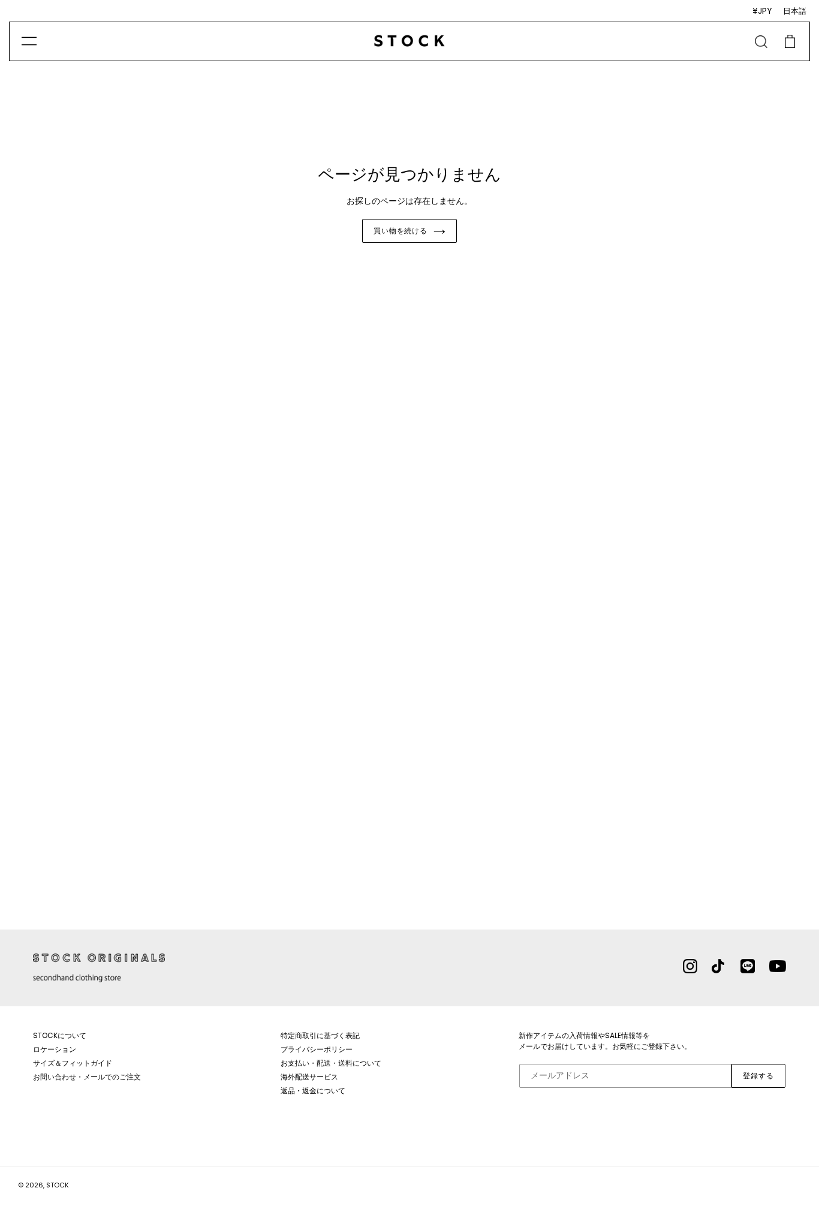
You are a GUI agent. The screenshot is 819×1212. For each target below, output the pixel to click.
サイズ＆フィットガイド (72, 1063)
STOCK (57, 1185)
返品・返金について (313, 1090)
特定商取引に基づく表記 (320, 1035)
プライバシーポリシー (317, 1049)
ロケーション (54, 1049)
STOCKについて (59, 1035)
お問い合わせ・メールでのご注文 (87, 1077)
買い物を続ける (401, 230)
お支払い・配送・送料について (331, 1063)
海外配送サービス (309, 1077)
